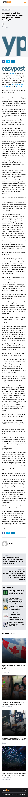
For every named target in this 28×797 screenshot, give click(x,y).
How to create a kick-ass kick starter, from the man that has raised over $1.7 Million (14, 774)
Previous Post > (21, 569)
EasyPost (11, 73)
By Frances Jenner (6, 742)
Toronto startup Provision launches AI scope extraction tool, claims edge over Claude (16, 600)
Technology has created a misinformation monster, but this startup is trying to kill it (14, 739)
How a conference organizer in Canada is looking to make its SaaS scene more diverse (13, 667)
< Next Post (5, 555)
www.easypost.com (14, 529)
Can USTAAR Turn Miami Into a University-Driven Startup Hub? (16, 624)
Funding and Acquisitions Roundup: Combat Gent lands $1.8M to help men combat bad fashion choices (13, 560)
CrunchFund (18, 86)
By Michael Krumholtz (7, 671)
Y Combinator (16, 84)
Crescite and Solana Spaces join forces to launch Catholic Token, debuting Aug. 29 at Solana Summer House (16, 616)
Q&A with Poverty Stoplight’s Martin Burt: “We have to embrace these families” (13, 703)
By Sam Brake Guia (6, 777)
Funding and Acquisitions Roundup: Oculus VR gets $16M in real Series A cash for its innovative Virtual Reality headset (14, 575)
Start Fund (9, 86)
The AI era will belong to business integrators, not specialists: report (17, 608)
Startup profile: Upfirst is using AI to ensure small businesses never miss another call (16, 592)
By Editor (4, 26)
